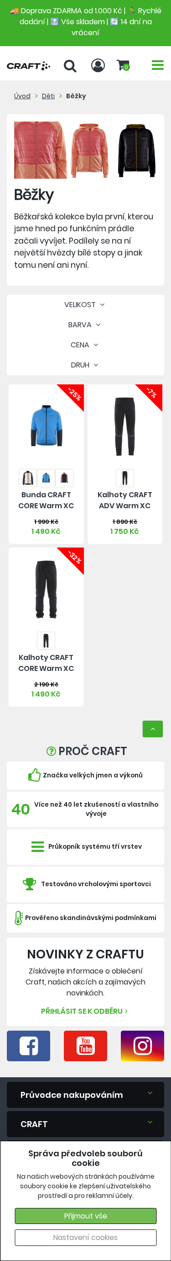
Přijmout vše (85, 1216)
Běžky (76, 96)
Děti (48, 96)
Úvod (22, 96)
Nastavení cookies (85, 1237)
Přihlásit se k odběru (82, 1011)
